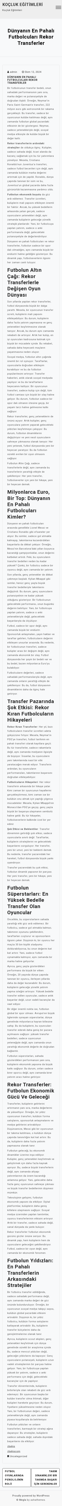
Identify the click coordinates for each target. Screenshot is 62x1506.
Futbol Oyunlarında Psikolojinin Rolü (14, 1477)
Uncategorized (18, 1456)
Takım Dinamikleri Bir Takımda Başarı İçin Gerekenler (45, 1477)
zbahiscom (13, 1451)
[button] (58, 8)
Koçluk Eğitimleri (22, 4)
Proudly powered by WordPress (31, 1495)
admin (13, 71)
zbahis (11, 1446)
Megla (22, 1499)
